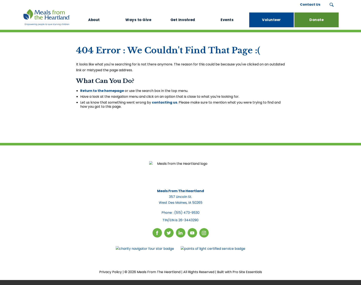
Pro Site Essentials (247, 272)
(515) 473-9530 (187, 212)
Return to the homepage (102, 90)
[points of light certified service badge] (213, 248)
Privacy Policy (110, 272)
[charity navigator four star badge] (145, 248)
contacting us (164, 102)
